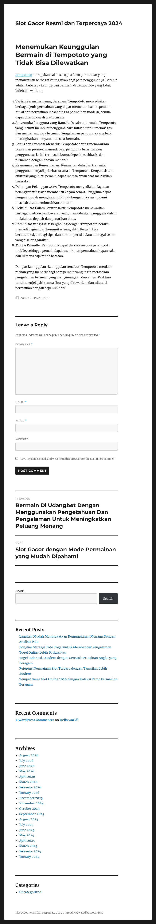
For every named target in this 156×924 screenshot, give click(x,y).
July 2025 (26, 824)
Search (20, 591)
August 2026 (28, 755)
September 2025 (31, 814)
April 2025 (27, 840)
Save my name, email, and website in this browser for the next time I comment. (68, 458)
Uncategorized (30, 892)
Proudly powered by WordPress (84, 912)
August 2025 (28, 819)
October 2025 (29, 808)
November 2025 (31, 803)
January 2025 (29, 856)
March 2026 (28, 782)
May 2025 (26, 835)
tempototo (23, 75)
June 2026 (27, 766)
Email (21, 420)
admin (25, 297)
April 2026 (27, 777)
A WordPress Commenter (34, 720)
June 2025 (26, 830)
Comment (24, 344)
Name (20, 402)
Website (21, 439)
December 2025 (31, 798)
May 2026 (26, 771)
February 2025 (30, 851)
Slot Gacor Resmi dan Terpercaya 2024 (68, 23)
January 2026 (29, 793)
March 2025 (28, 846)
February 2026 (30, 787)
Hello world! (69, 720)
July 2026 (26, 761)
